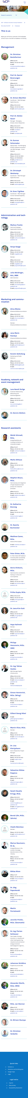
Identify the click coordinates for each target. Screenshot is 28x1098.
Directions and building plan (15, 1069)
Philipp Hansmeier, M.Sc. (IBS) (17, 645)
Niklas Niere (15, 871)
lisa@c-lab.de (17, 759)
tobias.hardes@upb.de (16, 685)
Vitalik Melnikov (17, 827)
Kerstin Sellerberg (17, 354)
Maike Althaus (16, 460)
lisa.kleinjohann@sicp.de (16, 763)
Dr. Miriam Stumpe (18, 1020)
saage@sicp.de (18, 254)
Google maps (11, 1071)
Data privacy (12, 1085)
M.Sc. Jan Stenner (17, 1004)
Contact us (11, 1067)
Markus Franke (16, 225)
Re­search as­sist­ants (6, 15)
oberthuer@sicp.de (19, 108)
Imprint (11, 1083)
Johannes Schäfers (18, 963)
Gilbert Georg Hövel (18, 713)
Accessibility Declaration (15, 1087)
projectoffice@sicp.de (20, 265)
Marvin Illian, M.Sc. (18, 728)
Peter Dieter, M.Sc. (17, 553)
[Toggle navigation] (16, 15)
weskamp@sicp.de (19, 184)
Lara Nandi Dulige (17, 389)
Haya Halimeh (16, 625)
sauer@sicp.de (18, 133)
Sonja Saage (15, 247)
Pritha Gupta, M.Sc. (18, 592)
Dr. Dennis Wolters (17, 413)
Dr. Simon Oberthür (18, 98)
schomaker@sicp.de (19, 163)
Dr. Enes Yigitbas (17, 191)
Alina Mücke (15, 309)
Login (9, 1074)
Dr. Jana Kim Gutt (17, 608)
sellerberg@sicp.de (19, 364)
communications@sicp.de (17, 368)
